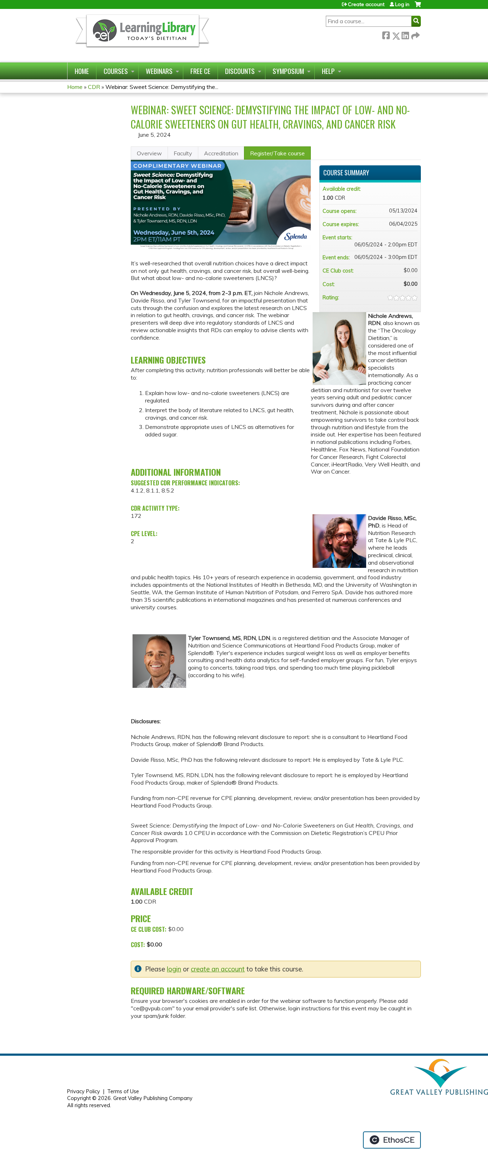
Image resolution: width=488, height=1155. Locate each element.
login (174, 969)
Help (328, 71)
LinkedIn (405, 34)
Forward (414, 34)
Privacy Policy (83, 1091)
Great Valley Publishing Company (153, 1098)
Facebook (385, 34)
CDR (94, 86)
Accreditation (221, 153)
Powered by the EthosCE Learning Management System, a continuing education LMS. (392, 1140)
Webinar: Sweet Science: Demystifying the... (161, 86)
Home (82, 71)
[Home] (141, 35)
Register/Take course (277, 153)
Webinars (159, 71)
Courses (116, 71)
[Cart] (418, 7)
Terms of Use (123, 1091)
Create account (366, 4)
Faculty (183, 153)
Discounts (240, 71)
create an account (218, 969)
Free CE (200, 71)
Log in (402, 4)
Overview (149, 153)
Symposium (288, 71)
